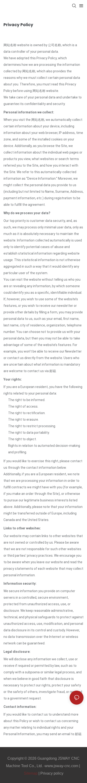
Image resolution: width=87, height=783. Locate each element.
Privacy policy (51, 773)
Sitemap (31, 773)
